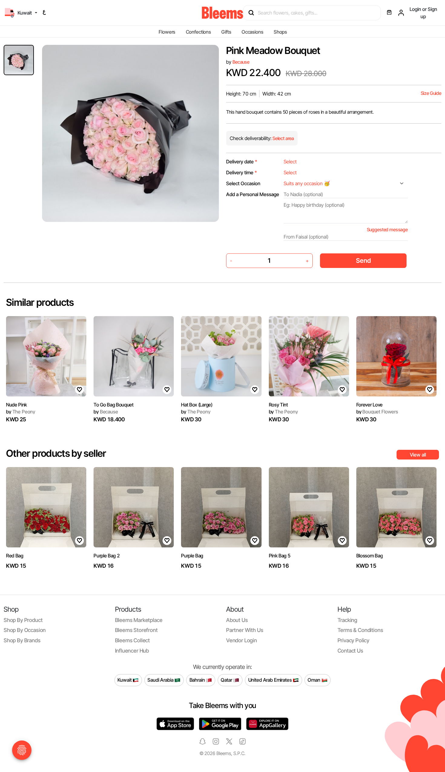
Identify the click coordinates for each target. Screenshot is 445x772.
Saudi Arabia (160, 680)
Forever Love (369, 405)
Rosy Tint (278, 405)
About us (237, 620)
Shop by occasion (25, 630)
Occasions (252, 32)
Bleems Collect (132, 640)
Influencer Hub (132, 650)
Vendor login (241, 640)
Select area (283, 138)
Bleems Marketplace (139, 620)
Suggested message (387, 229)
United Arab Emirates (270, 680)
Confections (198, 32)
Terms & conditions (360, 630)
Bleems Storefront (136, 630)
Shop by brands (22, 640)
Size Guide (431, 93)
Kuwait (125, 680)
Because (240, 62)
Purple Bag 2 (107, 556)
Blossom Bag (369, 556)
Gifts (226, 32)
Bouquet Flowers (377, 411)
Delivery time (241, 172)
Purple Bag (192, 556)
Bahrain (198, 680)
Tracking (348, 620)
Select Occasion (243, 183)
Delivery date (241, 162)
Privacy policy (354, 640)
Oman (314, 680)
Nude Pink (16, 405)
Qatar (227, 680)
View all (418, 455)
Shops (280, 32)
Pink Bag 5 (280, 556)
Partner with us (244, 630)
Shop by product (23, 620)
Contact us (350, 650)
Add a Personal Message (252, 194)
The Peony (20, 411)
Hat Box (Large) (196, 405)
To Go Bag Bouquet (114, 405)
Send (363, 260)
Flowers (167, 32)
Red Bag (14, 556)
